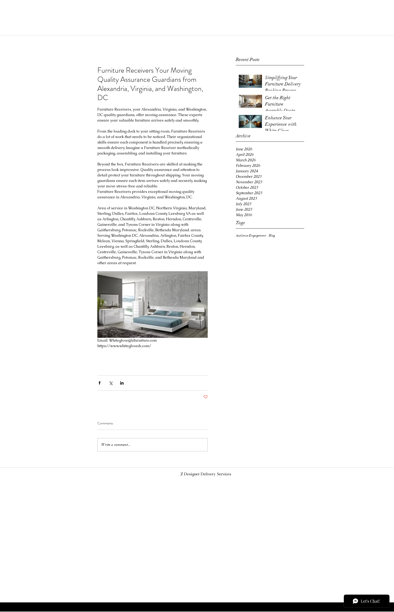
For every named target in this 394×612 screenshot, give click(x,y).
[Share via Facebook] (99, 383)
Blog (272, 235)
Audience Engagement (251, 235)
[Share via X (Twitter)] (111, 383)
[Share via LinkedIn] (122, 383)
